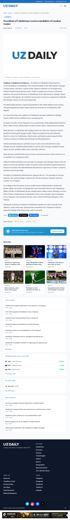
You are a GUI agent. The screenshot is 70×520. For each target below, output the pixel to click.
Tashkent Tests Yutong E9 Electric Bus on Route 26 (21, 318)
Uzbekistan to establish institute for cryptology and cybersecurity (26, 343)
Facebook (35, 215)
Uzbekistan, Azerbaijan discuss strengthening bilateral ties (24, 336)
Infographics (39, 1)
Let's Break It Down (61, 1)
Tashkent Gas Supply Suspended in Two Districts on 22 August (25, 305)
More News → (9, 349)
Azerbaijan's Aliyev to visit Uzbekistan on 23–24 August (23, 330)
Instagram (39, 481)
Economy (39, 450)
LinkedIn (39, 490)
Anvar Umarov (7, 28)
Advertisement (8, 490)
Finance (38, 453)
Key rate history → (10, 390)
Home (5, 13)
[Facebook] (37, 504)
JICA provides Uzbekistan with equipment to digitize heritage (24, 428)
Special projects (49, 1)
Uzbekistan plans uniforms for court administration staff (23, 415)
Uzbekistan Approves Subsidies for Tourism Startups (22, 324)
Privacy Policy (8, 484)
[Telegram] (27, 504)
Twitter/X (24, 215)
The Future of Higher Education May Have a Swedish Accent (24, 403)
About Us (6, 478)
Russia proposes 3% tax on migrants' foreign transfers (22, 421)
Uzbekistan (40, 447)
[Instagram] (32, 504)
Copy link (45, 215)
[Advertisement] (35, 515)
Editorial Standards (10, 493)
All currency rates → (11, 373)
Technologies (40, 456)
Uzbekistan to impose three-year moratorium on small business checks (28, 409)
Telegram (14, 215)
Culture (38, 459)
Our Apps (6, 487)
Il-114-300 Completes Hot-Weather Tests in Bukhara (21, 312)
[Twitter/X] (42, 504)
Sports (10, 13)
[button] (61, 5)
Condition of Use (9, 481)
